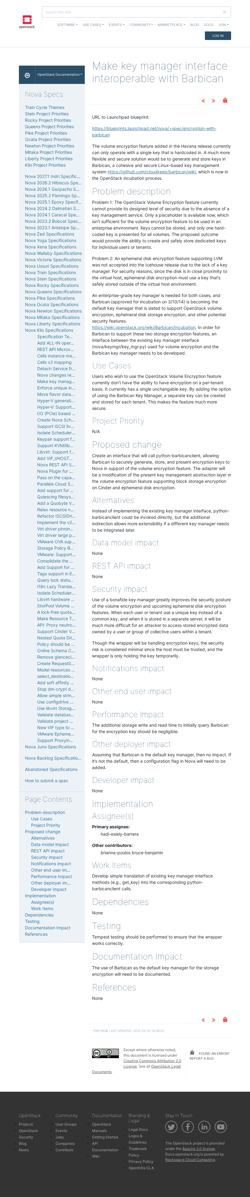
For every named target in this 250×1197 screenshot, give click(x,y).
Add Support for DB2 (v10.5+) (67, 567)
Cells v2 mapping (54, 362)
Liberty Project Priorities (49, 158)
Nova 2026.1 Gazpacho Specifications (63, 189)
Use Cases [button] (92, 25)
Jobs (59, 1137)
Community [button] (140, 25)
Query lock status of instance (66, 580)
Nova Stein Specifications (50, 278)
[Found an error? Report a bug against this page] (225, 101)
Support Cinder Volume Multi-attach (73, 631)
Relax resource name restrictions (69, 509)
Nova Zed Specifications (49, 234)
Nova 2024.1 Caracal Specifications (60, 214)
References (36, 934)
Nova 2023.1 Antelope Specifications (61, 227)
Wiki (95, 1156)
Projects (26, 1124)
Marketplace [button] (170, 25)
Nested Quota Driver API (61, 637)
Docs (208, 25)
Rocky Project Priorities (48, 120)
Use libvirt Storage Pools (61, 708)
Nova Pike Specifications (50, 298)
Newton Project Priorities (49, 145)
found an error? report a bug (210, 1056)
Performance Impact (51, 876)
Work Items (42, 908)
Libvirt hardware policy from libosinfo (74, 599)
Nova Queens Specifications (53, 291)
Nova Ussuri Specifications (51, 266)
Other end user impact (53, 870)
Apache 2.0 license (198, 1148)
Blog (194, 25)
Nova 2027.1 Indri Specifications (57, 176)
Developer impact (48, 889)
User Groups (66, 1124)
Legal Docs (138, 1129)
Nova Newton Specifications (53, 310)
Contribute (64, 1150)
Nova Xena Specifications (50, 246)
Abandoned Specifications (51, 769)
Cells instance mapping (60, 355)
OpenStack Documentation (59, 74)
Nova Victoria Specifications (53, 259)
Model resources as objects (64, 669)
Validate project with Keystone (67, 721)
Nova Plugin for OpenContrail (66, 471)
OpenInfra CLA (141, 1168)
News (24, 1150)
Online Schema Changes (61, 650)
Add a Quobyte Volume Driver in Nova (75, 503)
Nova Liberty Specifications (52, 323)
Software (66, 25)
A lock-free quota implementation (70, 612)
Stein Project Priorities (47, 113)
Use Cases (41, 818)
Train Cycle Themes (44, 107)
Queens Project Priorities (49, 126)
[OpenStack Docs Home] (27, 75)
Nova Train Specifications (50, 272)
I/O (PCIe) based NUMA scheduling (72, 413)
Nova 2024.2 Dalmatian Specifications (63, 208)
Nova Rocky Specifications (52, 285)
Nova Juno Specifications (50, 746)
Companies (65, 1143)
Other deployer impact (53, 882)
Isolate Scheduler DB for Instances (71, 592)
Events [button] (115, 25)
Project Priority (45, 825)
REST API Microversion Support (68, 349)
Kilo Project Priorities (45, 165)
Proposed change (42, 831)
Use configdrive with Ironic (63, 701)
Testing (32, 921)
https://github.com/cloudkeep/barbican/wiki (152, 171)
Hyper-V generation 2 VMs (63, 400)
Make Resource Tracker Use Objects (73, 618)
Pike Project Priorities (46, 133)
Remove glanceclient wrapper (67, 657)
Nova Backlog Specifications (53, 758)
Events (61, 1130)
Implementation (40, 895)
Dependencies (39, 914)
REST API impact (48, 850)
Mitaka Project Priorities (48, 152)
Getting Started (105, 1137)
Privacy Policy (141, 1161)
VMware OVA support (58, 541)
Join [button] (222, 25)
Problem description (45, 812)
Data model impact (50, 844)
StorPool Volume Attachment (65, 605)
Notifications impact (51, 863)
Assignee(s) (42, 902)
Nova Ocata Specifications (51, 304)
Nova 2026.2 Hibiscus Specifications (61, 182)
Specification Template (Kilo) (65, 336)
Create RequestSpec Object (65, 663)
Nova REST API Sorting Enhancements (75, 464)
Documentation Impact (47, 927)
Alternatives (43, 838)
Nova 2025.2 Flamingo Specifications (62, 195)
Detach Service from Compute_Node (73, 368)
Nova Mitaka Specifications (52, 317)
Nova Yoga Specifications (50, 240)
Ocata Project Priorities (48, 139)
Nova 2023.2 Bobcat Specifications (60, 221)
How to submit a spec (46, 780)
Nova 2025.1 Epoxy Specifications (59, 201)
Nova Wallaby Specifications (53, 253)
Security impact (46, 857)
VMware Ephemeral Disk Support (70, 733)
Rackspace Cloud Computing (190, 1159)
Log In (217, 36)
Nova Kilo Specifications (49, 330)
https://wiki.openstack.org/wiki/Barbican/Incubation (143, 327)
